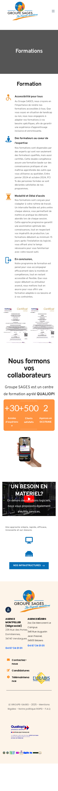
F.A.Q (47, 708)
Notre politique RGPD (31, 708)
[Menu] (53, 11)
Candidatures (20, 670)
